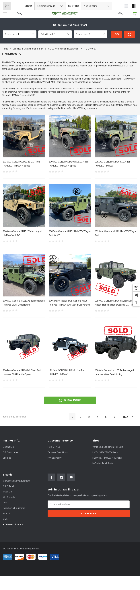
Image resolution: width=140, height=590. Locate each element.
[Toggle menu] (5, 12)
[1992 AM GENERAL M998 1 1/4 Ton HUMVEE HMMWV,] (70, 344)
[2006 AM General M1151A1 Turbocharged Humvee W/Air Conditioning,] (24, 275)
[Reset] (129, 34)
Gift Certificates (10, 452)
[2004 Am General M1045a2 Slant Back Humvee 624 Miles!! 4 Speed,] (24, 344)
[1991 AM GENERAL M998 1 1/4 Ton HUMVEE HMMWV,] (116, 136)
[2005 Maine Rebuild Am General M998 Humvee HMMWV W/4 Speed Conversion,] (70, 275)
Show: (28, 6)
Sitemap (7, 458)
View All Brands (14, 524)
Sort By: (73, 6)
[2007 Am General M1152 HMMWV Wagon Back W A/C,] (70, 205)
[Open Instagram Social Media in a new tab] (61, 477)
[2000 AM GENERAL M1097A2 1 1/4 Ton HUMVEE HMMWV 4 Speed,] (70, 136)
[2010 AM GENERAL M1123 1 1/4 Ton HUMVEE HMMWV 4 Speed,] (24, 136)
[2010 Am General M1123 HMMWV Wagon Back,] (116, 205)
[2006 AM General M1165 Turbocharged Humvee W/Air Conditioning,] (116, 344)
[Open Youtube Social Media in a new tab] (71, 477)
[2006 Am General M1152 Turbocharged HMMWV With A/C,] (24, 205)
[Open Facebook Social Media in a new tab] (51, 477)
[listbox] (96, 6)
